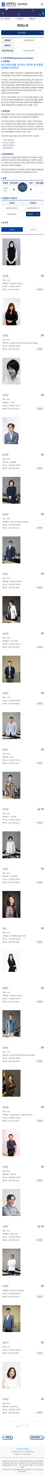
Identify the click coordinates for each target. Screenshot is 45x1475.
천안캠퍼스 (20, 18)
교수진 (12, 229)
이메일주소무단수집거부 (22, 1454)
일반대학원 (22, 4)
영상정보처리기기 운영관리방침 (22, 1451)
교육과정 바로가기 (33, 208)
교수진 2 (33, 229)
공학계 (8, 1437)
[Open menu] (42, 4)
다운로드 (30, 214)
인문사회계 (35, 1437)
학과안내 (7, 18)
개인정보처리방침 (22, 1449)
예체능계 (32, 18)
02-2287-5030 (37, 1461)
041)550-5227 (29, 40)
